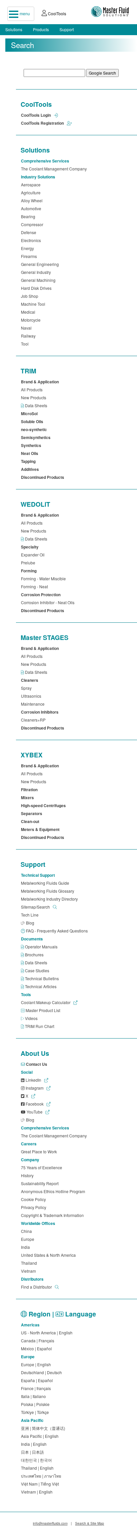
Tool (26, 344)
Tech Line (31, 915)
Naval (27, 328)
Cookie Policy (34, 1199)
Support (67, 29)
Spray (27, 688)
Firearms (30, 256)
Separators (32, 813)
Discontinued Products (43, 477)
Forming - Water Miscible (44, 578)
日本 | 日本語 (33, 1452)
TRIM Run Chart (40, 1026)
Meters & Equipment (41, 829)
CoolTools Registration (43, 123)
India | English (35, 1444)
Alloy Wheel (33, 200)
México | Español (37, 1348)
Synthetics (32, 445)
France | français (37, 1388)
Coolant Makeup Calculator (46, 1002)
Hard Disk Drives (37, 288)
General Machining (39, 280)
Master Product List (43, 1010)
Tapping (29, 461)
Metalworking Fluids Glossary (48, 891)
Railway (29, 336)
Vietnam (29, 1271)
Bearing (29, 216)
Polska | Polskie (36, 1404)
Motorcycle (32, 320)
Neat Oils (30, 453)
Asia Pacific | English (41, 1436)
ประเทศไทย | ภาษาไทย (42, 1476)
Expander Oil (34, 554)
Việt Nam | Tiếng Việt (41, 1484)
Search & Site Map (89, 1523)
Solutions (13, 29)
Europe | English (37, 1364)
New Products (34, 397)
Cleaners (30, 680)
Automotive (32, 208)
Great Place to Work (40, 1151)
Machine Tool (34, 304)
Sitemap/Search (36, 907)
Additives (31, 469)
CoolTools (56, 13)
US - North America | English (47, 1332)
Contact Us (37, 1064)
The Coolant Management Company (55, 168)
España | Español (38, 1380)
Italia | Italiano (34, 1396)
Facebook (35, 1104)
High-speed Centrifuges (44, 805)
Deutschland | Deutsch (42, 1372)
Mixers (28, 797)
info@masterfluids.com (50, 1523)
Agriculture (32, 192)
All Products (33, 389)
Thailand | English (38, 1468)
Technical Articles (41, 986)
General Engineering (41, 264)
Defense (29, 232)
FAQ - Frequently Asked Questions (57, 930)
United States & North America (49, 1255)
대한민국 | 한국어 (37, 1460)
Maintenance (34, 704)
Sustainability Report (41, 1183)
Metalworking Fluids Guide (46, 883)
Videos (32, 1018)
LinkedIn (33, 1080)
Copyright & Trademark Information (53, 1215)
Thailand (30, 1263)
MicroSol (30, 413)
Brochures (35, 954)
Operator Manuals (42, 946)
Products (41, 29)
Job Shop (30, 296)
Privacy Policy (34, 1207)
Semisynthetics (37, 437)
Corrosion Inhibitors (41, 712)
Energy (28, 248)
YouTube (35, 1112)
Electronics (32, 240)
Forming (30, 571)
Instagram (35, 1088)
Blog (30, 923)
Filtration (30, 790)
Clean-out (31, 821)
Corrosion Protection (42, 595)
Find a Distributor (37, 1287)
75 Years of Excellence (42, 1167)
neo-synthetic (35, 429)
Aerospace (32, 184)
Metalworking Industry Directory (50, 899)
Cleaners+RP (34, 720)
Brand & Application (41, 382)
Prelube (29, 562)
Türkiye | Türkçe (36, 1412)
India (26, 1247)
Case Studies (37, 970)
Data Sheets (36, 405)
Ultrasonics (32, 696)
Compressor (33, 224)
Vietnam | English (38, 1492)
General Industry (37, 272)
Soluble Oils (33, 421)
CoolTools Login (36, 115)
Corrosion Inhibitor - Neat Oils (48, 602)
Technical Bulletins (42, 978)
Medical (29, 312)
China (27, 1231)
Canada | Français (38, 1340)
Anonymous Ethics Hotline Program (54, 1191)
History (28, 1175)
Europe (28, 1239)
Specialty (31, 547)
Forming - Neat (35, 586)
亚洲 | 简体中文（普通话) (44, 1428)
